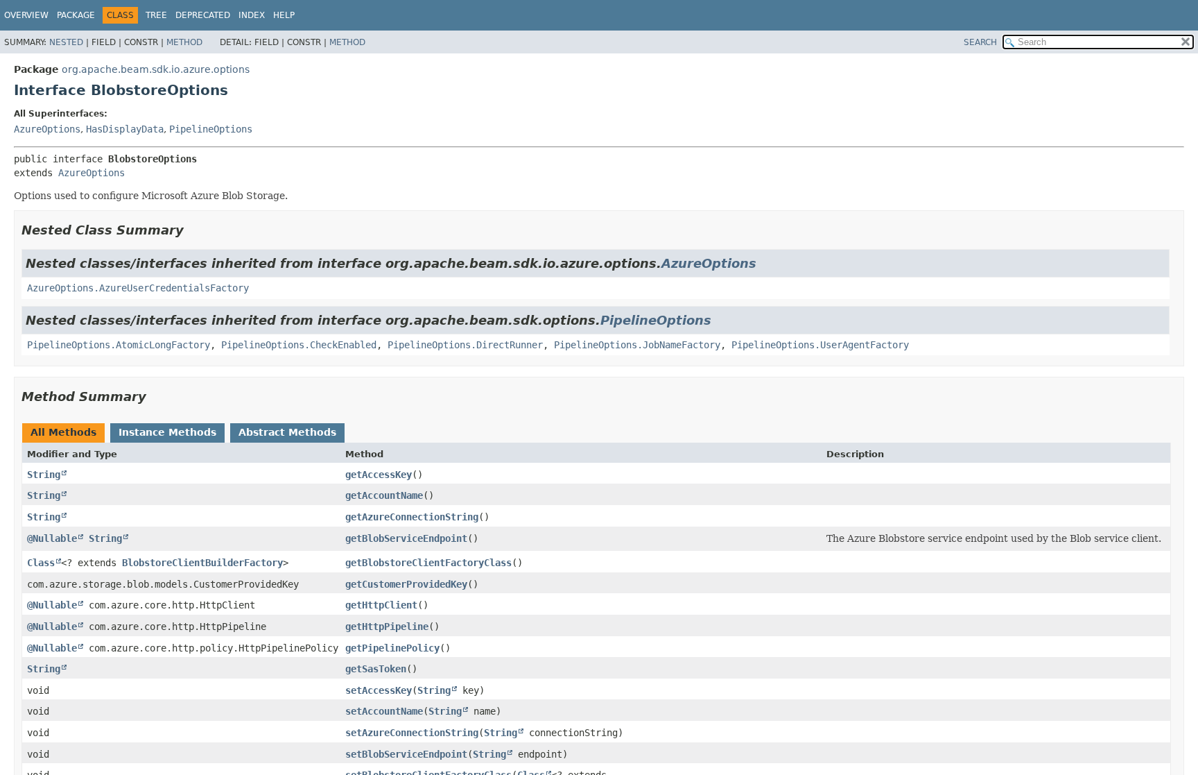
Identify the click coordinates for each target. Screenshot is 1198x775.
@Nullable (52, 538)
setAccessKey (378, 690)
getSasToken (375, 668)
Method (184, 42)
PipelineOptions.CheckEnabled (298, 344)
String (43, 474)
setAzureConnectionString (411, 732)
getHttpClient (381, 605)
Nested (66, 42)
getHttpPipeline (386, 626)
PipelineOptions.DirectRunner (465, 344)
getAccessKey (378, 474)
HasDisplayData (125, 129)
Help (284, 15)
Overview (26, 15)
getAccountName (384, 495)
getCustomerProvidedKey (406, 584)
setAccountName (384, 711)
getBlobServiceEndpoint (406, 538)
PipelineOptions (210, 129)
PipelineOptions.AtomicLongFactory (118, 344)
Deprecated (202, 15)
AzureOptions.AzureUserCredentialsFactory (138, 287)
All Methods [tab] (63, 432)
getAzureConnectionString (411, 516)
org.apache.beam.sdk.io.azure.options (156, 69)
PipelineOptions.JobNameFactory (637, 344)
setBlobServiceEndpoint (406, 754)
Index (251, 15)
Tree (156, 15)
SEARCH (980, 42)
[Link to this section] (193, 230)
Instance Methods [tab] (167, 432)
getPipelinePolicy (392, 648)
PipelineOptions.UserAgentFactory (820, 344)
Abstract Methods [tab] (287, 432)
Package (76, 15)
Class (41, 562)
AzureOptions (47, 129)
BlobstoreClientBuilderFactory (202, 562)
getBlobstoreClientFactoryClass (428, 562)
